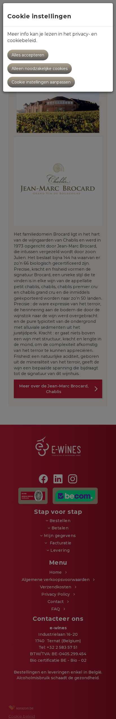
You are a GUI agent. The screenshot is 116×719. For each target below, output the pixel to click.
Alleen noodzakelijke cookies (40, 68)
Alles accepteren (28, 55)
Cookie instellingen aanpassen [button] (41, 82)
